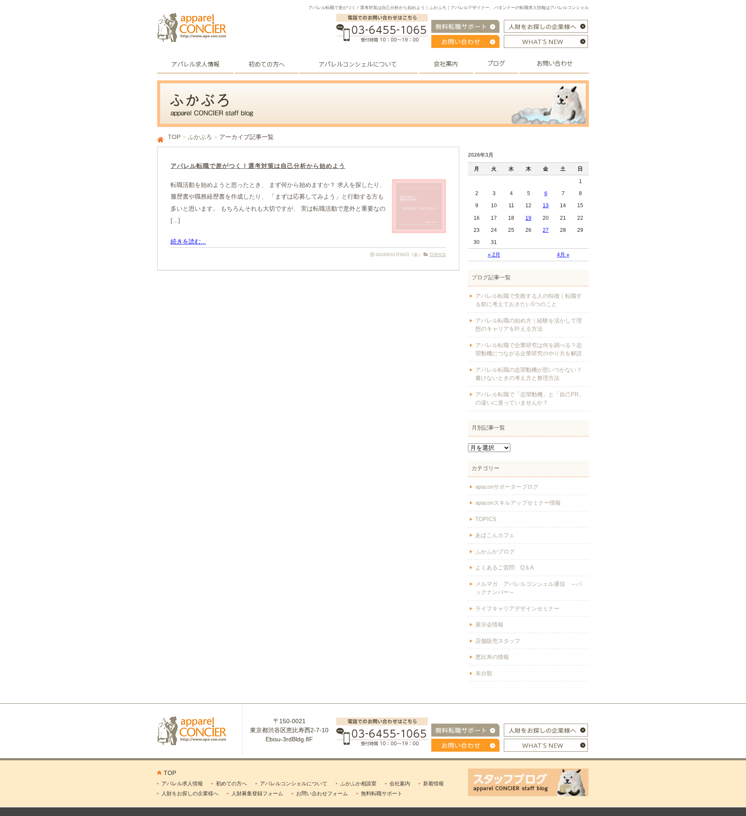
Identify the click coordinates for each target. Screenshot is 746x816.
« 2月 (494, 255)
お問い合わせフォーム (322, 794)
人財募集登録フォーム (257, 794)
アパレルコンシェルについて (293, 784)
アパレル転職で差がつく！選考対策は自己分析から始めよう (258, 166)
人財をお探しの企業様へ (189, 794)
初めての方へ (231, 784)
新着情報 (433, 784)
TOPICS (438, 254)
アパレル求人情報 (182, 784)
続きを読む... (188, 241)
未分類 (483, 673)
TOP (174, 136)
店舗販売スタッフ (497, 641)
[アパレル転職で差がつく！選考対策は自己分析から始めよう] (419, 228)
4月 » (563, 255)
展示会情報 (489, 624)
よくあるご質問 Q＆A (504, 567)
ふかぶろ (200, 136)
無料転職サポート (381, 794)
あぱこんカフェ (495, 535)
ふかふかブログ (495, 551)
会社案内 (399, 784)
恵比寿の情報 (492, 657)
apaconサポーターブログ (506, 487)
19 (528, 218)
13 (546, 205)
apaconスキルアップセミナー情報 (518, 503)
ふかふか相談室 (358, 784)
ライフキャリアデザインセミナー (517, 608)
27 (546, 230)
